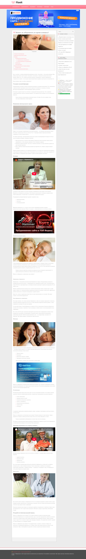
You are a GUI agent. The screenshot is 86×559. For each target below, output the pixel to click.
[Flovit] (17, 4)
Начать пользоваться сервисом (64, 93)
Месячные (39, 6)
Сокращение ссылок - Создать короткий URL (21, 551)
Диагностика (18, 67)
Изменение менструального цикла (20, 55)
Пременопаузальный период (20, 58)
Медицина (32, 6)
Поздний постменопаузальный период (21, 68)
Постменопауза (18, 64)
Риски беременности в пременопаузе (23, 61)
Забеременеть (24, 6)
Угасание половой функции (19, 53)
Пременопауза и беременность (22, 59)
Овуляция (46, 6)
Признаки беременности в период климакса (22, 65)
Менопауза (17, 62)
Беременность (16, 6)
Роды (52, 6)
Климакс (16, 56)
